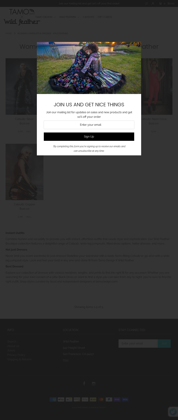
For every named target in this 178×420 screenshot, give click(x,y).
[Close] (137, 46)
